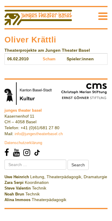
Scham (49, 59)
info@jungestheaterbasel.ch (39, 134)
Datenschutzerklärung (23, 143)
